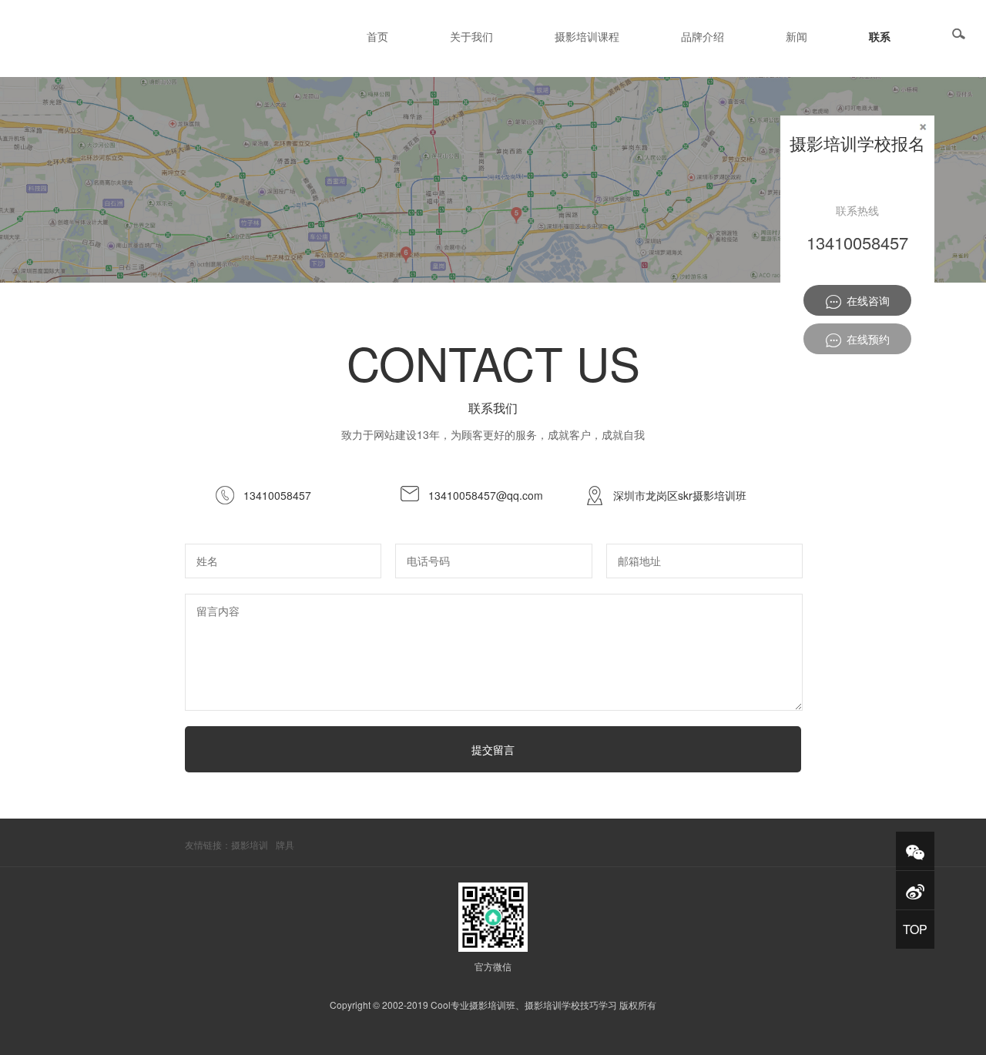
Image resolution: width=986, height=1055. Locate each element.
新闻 (796, 36)
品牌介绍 (702, 36)
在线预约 (865, 339)
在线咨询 (865, 300)
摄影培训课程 (587, 36)
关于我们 (471, 36)
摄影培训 (249, 844)
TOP (915, 929)
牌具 (285, 844)
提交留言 (493, 749)
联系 (879, 36)
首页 (377, 36)
